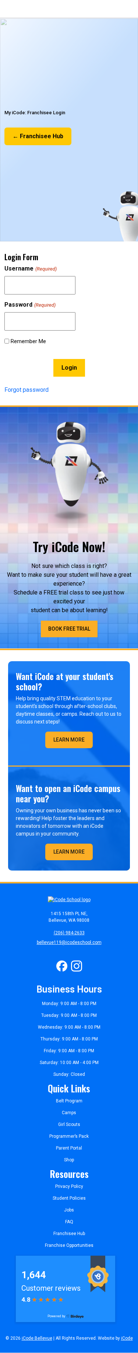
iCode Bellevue (37, 1338)
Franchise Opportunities (69, 1245)
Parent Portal (69, 1148)
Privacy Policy (69, 1186)
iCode (127, 1338)
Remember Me (28, 341)
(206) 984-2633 (69, 932)
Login (69, 367)
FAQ (69, 1221)
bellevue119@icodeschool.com (69, 942)
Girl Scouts (69, 1124)
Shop (69, 1159)
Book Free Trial (69, 629)
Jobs (69, 1210)
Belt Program (69, 1100)
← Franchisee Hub (38, 136)
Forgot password (26, 389)
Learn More (69, 740)
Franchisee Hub (69, 1233)
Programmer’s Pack (69, 1136)
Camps (69, 1112)
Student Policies (69, 1198)
